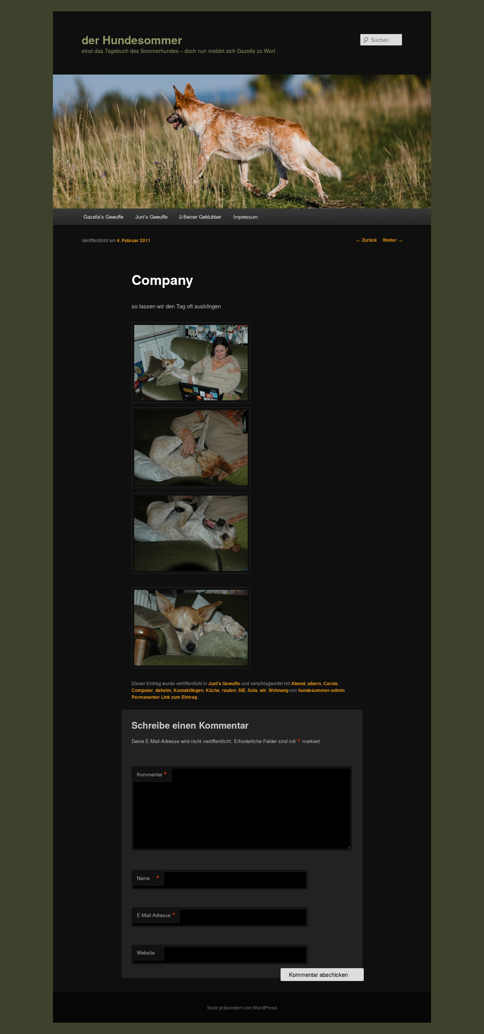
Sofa (253, 690)
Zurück (366, 239)
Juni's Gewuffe (224, 683)
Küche (213, 690)
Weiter (392, 239)
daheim (163, 690)
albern (314, 683)
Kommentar (152, 774)
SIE (241, 690)
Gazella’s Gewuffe (103, 216)
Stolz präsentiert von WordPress (242, 1007)
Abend (298, 683)
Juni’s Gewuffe (151, 216)
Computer (142, 690)
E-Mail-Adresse (156, 915)
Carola (330, 683)
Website (146, 952)
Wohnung (278, 690)
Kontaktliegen (188, 690)
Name (148, 878)
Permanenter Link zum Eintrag (164, 696)
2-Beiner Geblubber (200, 216)
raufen (229, 690)
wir (263, 690)
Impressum (245, 216)
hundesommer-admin (321, 690)
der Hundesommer (132, 39)
